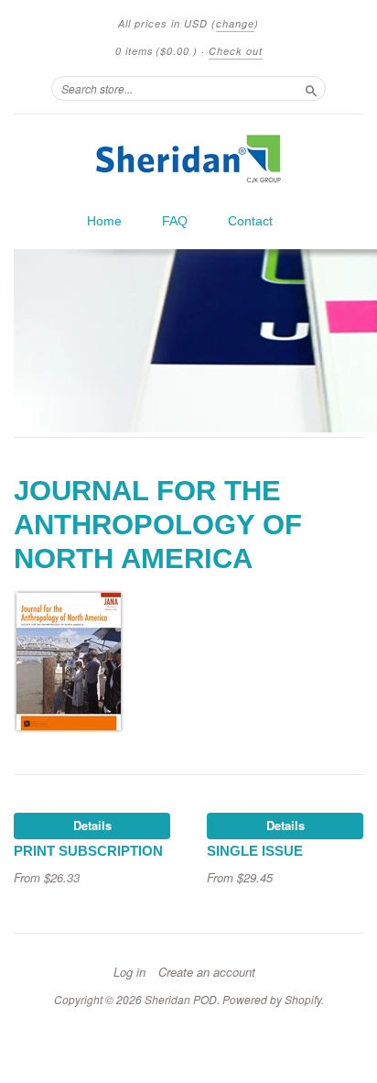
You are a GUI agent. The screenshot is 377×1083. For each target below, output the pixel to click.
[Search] (311, 87)
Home (104, 220)
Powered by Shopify (271, 999)
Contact (250, 220)
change (235, 23)
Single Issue (255, 851)
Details (92, 825)
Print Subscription (88, 851)
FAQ (175, 220)
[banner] (188, 158)
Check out (236, 51)
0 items (156, 51)
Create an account (206, 972)
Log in (129, 972)
